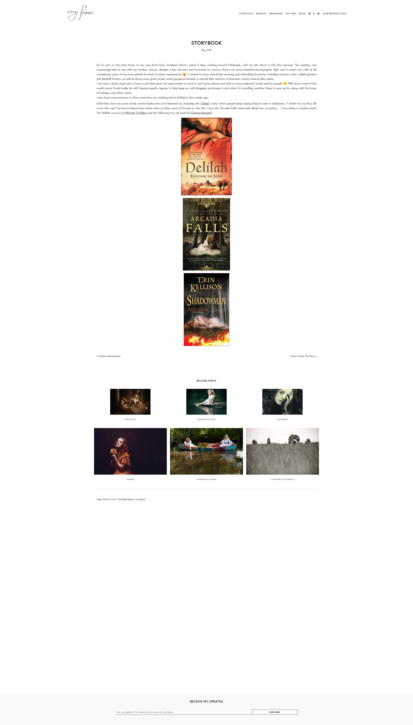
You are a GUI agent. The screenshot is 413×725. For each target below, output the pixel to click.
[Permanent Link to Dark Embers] (282, 402)
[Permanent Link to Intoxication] (130, 402)
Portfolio (246, 13)
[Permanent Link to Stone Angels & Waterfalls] (282, 451)
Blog (302, 13)
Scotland (140, 499)
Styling (291, 13)
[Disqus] (206, 551)
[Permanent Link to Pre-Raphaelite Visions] (206, 451)
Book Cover (109, 499)
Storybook (206, 42)
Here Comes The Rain (303, 356)
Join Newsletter (334, 13)
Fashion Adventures (109, 356)
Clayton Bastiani (201, 113)
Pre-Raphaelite (126, 499)
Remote (261, 13)
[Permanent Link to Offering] (130, 451)
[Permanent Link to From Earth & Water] (206, 402)
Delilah (205, 103)
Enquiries (276, 13)
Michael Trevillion (136, 113)
